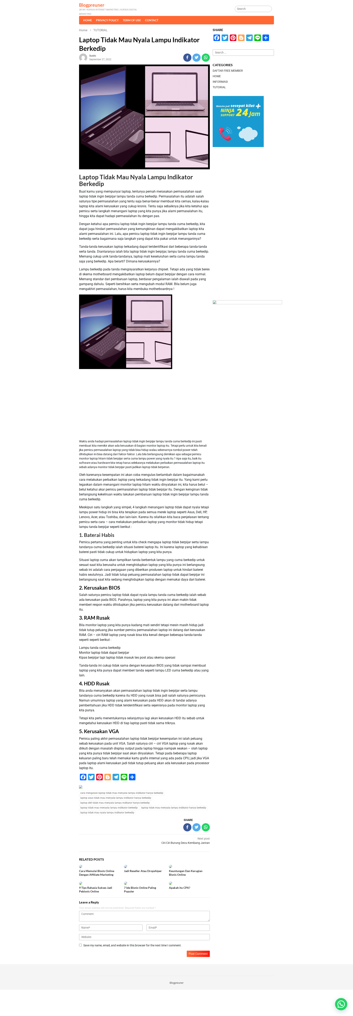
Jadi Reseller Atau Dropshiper (143, 871)
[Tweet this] (196, 58)
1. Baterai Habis (96, 535)
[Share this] (187, 58)
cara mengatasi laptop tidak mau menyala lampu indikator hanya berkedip (121, 793)
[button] (341, 1004)
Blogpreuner (91, 5)
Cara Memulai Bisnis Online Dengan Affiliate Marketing (96, 872)
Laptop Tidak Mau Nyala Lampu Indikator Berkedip (136, 180)
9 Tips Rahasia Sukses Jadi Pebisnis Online (95, 889)
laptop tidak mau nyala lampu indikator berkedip (107, 812)
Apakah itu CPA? (179, 887)
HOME (217, 76)
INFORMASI (220, 81)
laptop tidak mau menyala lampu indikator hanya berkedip (173, 807)
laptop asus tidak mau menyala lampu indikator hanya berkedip (115, 797)
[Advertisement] (144, 404)
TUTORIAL (219, 87)
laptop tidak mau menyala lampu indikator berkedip (109, 807)
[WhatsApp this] (206, 58)
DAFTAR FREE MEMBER (228, 70)
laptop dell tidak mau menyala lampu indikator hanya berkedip (115, 802)
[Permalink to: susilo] (83, 57)
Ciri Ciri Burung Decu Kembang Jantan (185, 840)
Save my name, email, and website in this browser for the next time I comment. (132, 945)
